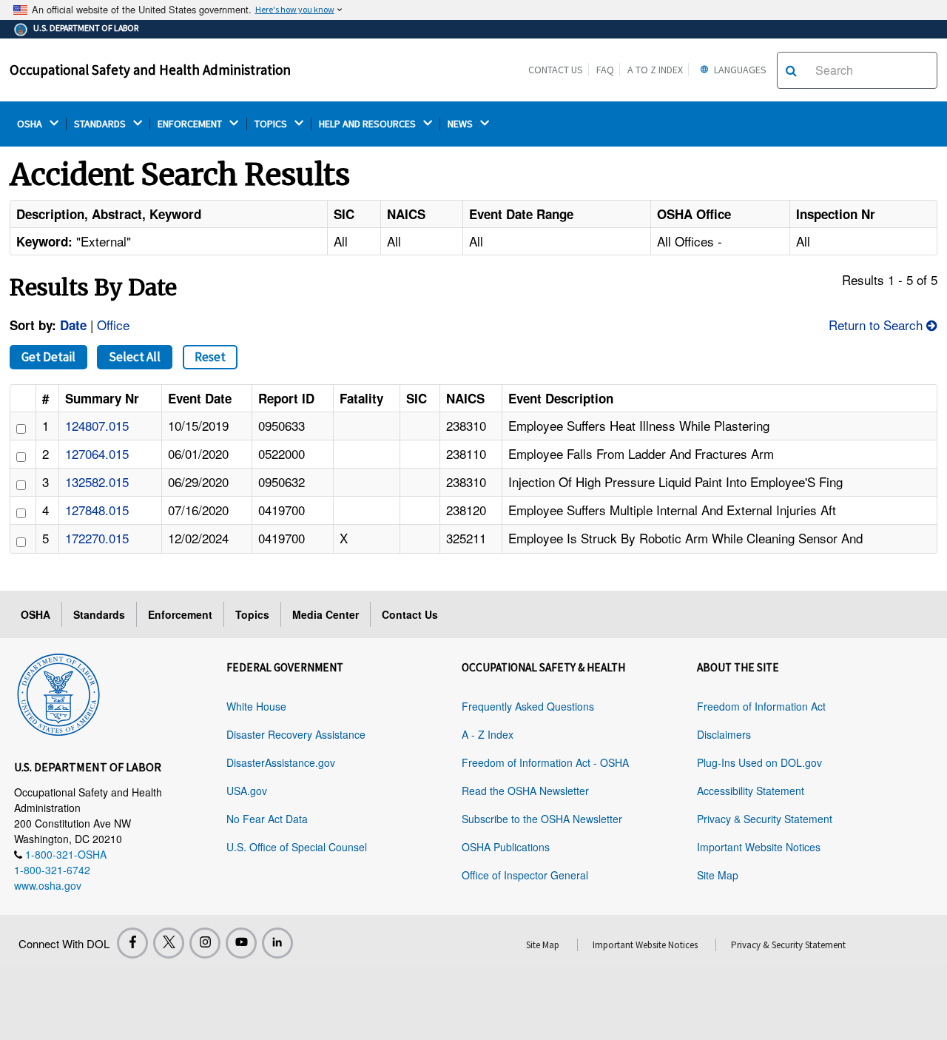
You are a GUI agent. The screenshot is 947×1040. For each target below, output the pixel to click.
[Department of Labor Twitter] (168, 943)
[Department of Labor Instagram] (204, 943)
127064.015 (97, 453)
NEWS (461, 124)
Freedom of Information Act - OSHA (545, 762)
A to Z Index (655, 69)
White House (256, 706)
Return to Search (877, 324)
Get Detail (48, 357)
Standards (99, 614)
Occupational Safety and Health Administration (150, 69)
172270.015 (97, 538)
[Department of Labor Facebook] (132, 943)
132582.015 (97, 481)
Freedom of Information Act (761, 706)
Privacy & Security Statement (764, 818)
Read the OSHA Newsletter (525, 790)
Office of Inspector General (525, 875)
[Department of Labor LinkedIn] (277, 943)
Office (113, 324)
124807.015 (97, 425)
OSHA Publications (506, 846)
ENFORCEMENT (191, 124)
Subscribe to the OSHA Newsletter (542, 818)
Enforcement (180, 614)
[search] (791, 70)
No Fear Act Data (267, 818)
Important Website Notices (758, 846)
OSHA (30, 124)
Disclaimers (724, 734)
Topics (252, 614)
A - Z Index (487, 734)
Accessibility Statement (750, 790)
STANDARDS (101, 124)
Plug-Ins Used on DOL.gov (759, 762)
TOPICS (272, 124)
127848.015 (97, 509)
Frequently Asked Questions (528, 706)
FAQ (605, 69)
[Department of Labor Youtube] (241, 943)
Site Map (717, 875)
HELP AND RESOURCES (368, 124)
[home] (58, 691)
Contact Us (555, 69)
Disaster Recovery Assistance (295, 734)
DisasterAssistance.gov (280, 762)
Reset (210, 357)
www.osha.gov (47, 885)
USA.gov (246, 790)
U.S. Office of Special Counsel (296, 846)
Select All (135, 357)
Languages (739, 69)
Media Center (325, 614)
